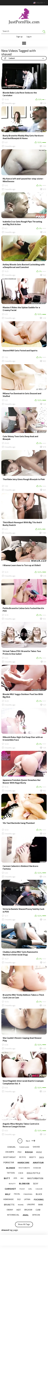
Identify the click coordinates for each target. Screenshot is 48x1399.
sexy (35, 1183)
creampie (9, 1152)
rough (29, 1152)
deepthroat (9, 1157)
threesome (24, 1147)
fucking (39, 1199)
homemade (8, 1199)
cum (38, 1210)
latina (27, 1199)
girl (30, 1189)
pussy (22, 1189)
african (36, 1215)
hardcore (23, 1162)
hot (19, 1210)
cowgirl (11, 1147)
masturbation (35, 1178)
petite (22, 1157)
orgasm (28, 1210)
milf (8, 1194)
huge (39, 1152)
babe (40, 1205)
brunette (9, 1204)
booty (32, 1157)
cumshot (10, 1188)
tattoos (11, 1173)
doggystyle (33, 1173)
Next (28, 1141)
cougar (39, 1189)
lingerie (31, 1205)
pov (20, 1152)
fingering (28, 1194)
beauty (12, 1183)
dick (41, 1157)
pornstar (8, 1162)
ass (15, 1178)
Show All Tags (24, 1224)
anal (26, 1215)
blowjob (24, 1183)
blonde (10, 1168)
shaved (36, 1147)
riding (21, 1205)
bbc (22, 1178)
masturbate (24, 1168)
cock (20, 1173)
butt (7, 1178)
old (19, 1199)
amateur (38, 1162)
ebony (10, 1210)
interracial (13, 1215)
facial (17, 1194)
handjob (37, 1168)
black (39, 1194)
